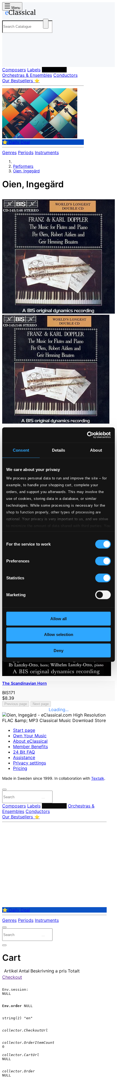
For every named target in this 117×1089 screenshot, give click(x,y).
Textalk (97, 778)
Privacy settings (29, 763)
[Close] (4, 789)
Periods (25, 152)
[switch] (103, 560)
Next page (41, 704)
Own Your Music (30, 735)
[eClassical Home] (57, 13)
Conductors (65, 75)
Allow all (58, 618)
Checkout (12, 977)
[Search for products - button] (45, 24)
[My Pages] (9, 58)
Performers (54, 69)
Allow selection (58, 634)
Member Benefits (30, 746)
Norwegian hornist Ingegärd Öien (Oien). (43, 196)
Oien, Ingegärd (26, 171)
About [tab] (96, 450)
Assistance (24, 757)
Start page (24, 730)
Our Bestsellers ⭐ (21, 80)
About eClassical (30, 741)
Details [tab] (58, 450)
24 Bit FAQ (24, 752)
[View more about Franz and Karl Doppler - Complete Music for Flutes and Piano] (58, 312)
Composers (14, 69)
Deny (58, 650)
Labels (34, 69)
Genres (9, 152)
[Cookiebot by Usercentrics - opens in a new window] (87, 435)
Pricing (20, 768)
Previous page (15, 704)
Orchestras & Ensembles (27, 75)
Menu (15, 8)
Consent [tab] (21, 450)
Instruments (47, 152)
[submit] (43, 798)
